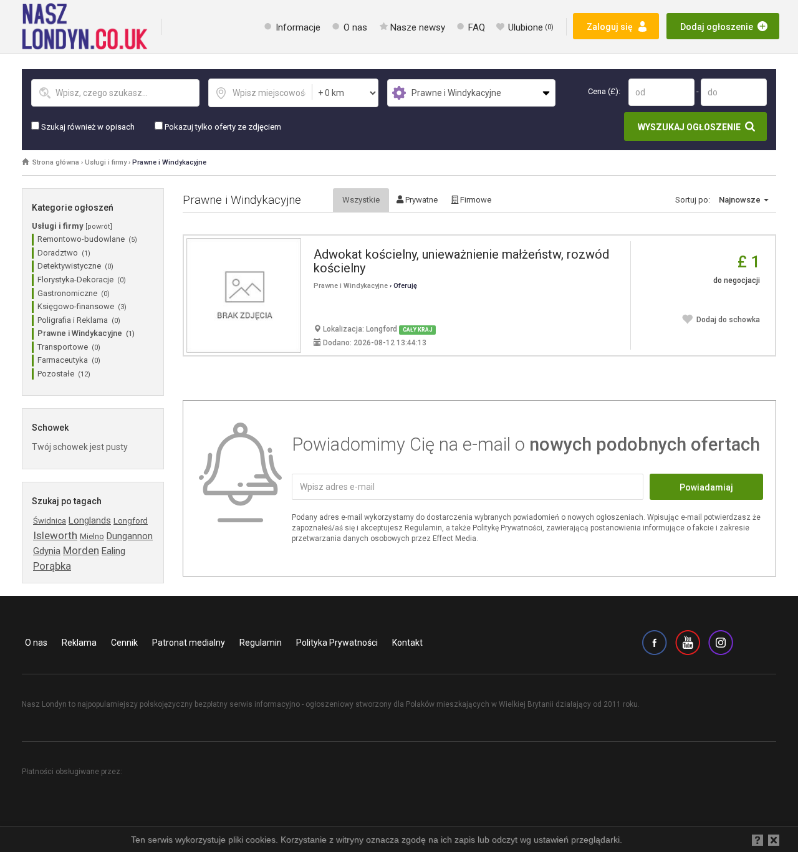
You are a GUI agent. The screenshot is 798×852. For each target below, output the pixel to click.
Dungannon (130, 536)
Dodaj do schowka (728, 319)
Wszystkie (361, 199)
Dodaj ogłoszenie (716, 27)
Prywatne (420, 199)
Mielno (92, 536)
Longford (130, 520)
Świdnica (49, 520)
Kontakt (407, 643)
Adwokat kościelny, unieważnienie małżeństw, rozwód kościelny (461, 261)
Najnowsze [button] (740, 199)
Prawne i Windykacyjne (169, 162)
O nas (355, 27)
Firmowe (474, 199)
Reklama (79, 643)
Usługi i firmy (106, 162)
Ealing (113, 551)
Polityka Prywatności (337, 643)
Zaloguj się (610, 27)
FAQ (476, 27)
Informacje (298, 27)
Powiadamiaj (706, 487)
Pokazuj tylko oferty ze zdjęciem (222, 127)
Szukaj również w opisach (87, 127)
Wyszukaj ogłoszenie (689, 127)
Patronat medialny (188, 643)
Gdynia (46, 551)
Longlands (90, 520)
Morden (81, 550)
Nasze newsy (417, 27)
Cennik (124, 643)
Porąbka (52, 566)
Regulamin (260, 643)
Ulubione (531, 27)
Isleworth (55, 535)
